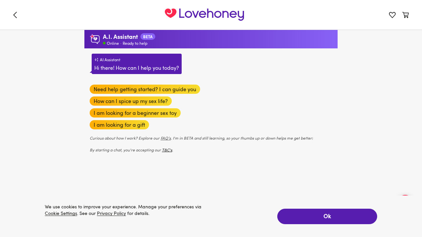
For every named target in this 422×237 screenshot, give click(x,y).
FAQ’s (166, 138)
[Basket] (405, 15)
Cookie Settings (61, 213)
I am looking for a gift (119, 124)
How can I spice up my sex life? (131, 101)
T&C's (167, 149)
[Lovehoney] (16, 15)
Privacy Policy (111, 213)
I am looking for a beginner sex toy (135, 113)
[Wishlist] (392, 15)
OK (327, 216)
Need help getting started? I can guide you (145, 89)
